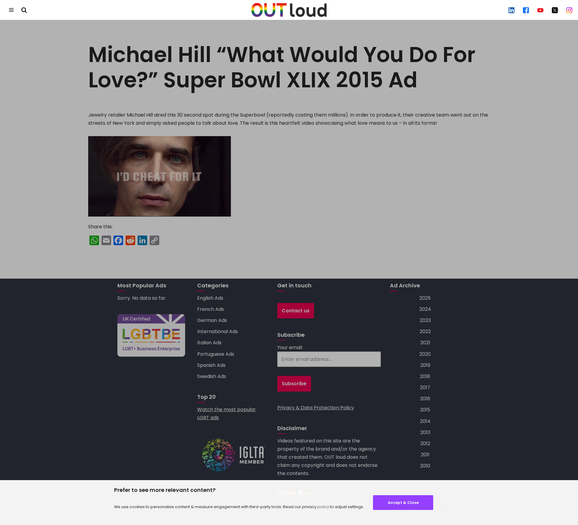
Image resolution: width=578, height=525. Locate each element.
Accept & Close (403, 502)
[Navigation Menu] (11, 10)
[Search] (24, 10)
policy (323, 506)
